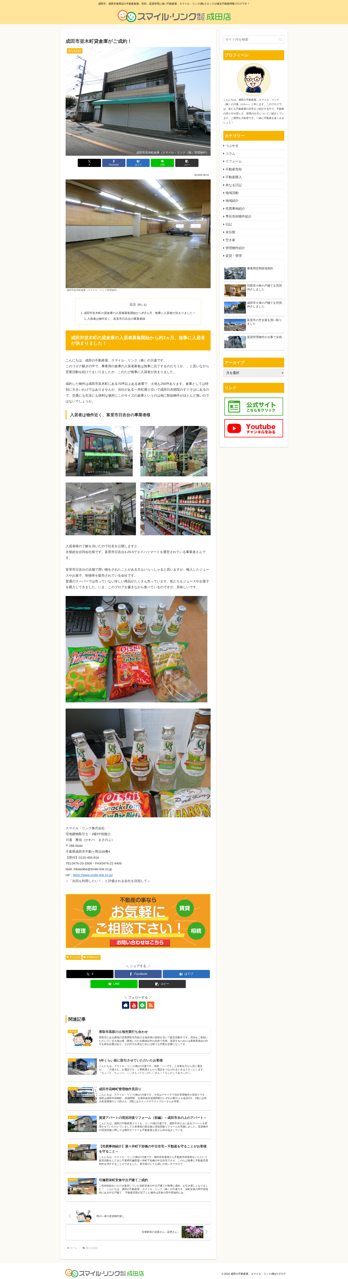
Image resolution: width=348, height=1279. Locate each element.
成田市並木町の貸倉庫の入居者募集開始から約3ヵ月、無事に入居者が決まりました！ (140, 312)
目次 (133, 304)
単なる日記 (75, 957)
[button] (186, 163)
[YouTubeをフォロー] (134, 1005)
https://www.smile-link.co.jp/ (93, 875)
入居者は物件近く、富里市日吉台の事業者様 (116, 318)
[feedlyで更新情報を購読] (142, 1005)
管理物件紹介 (93, 957)
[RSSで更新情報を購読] (150, 1005)
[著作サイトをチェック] (125, 1005)
